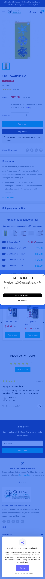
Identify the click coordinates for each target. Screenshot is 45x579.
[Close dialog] (43, 276)
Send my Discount (22, 295)
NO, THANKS (22, 300)
